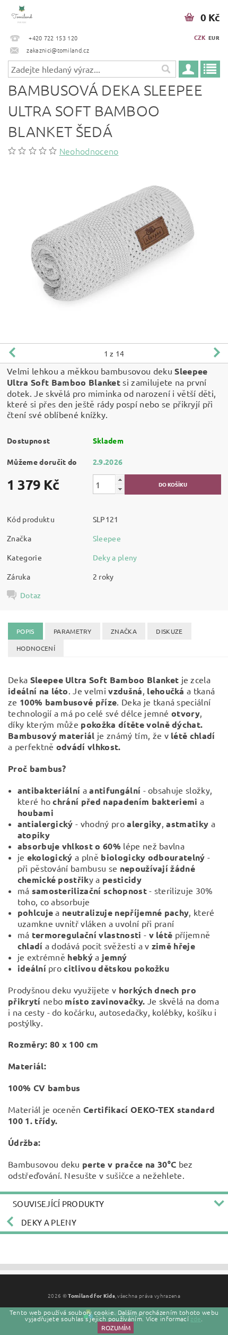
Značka (124, 631)
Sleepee (107, 538)
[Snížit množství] (120, 489)
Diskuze (169, 631)
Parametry (73, 631)
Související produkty (58, 1203)
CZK (200, 37)
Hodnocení (35, 648)
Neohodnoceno (89, 151)
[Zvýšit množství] (120, 479)
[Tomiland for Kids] (22, 14)
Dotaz (30, 595)
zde (195, 1318)
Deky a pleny (115, 557)
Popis (25, 631)
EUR (214, 37)
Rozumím (115, 1327)
